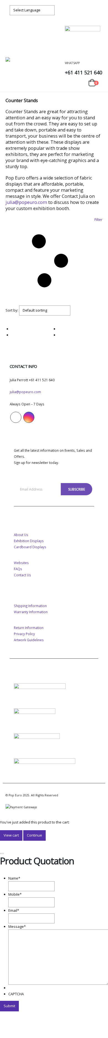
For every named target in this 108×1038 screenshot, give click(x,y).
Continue (34, 835)
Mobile (15, 894)
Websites (21, 562)
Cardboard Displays (30, 547)
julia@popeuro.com (26, 202)
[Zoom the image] (40, 686)
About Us (21, 534)
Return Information (28, 627)
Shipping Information (30, 605)
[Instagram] (97, 10)
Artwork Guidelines (29, 640)
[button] (11, 50)
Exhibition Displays (29, 541)
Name (14, 878)
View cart (11, 835)
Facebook (15, 417)
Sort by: (12, 310)
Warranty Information (31, 612)
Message (17, 926)
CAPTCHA (16, 993)
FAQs (18, 569)
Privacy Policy (24, 634)
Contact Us (22, 575)
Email (13, 910)
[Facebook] (87, 10)
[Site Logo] (23, 63)
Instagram (28, 417)
